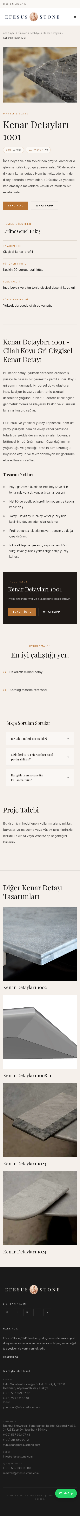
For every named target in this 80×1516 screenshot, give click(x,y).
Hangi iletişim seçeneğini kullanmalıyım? (40, 777)
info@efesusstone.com (18, 1456)
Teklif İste (22, 611)
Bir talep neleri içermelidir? (40, 739)
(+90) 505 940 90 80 (17, 1468)
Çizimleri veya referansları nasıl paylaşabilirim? (40, 757)
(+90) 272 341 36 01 (16, 1398)
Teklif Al (15, 205)
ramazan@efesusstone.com (21, 1473)
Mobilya (35, 33)
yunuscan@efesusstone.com (21, 1407)
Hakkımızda (10, 1356)
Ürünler (22, 33)
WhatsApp (44, 205)
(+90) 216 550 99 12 (16, 1439)
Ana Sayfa (9, 33)
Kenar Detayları (52, 33)
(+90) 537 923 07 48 (14, 4)
